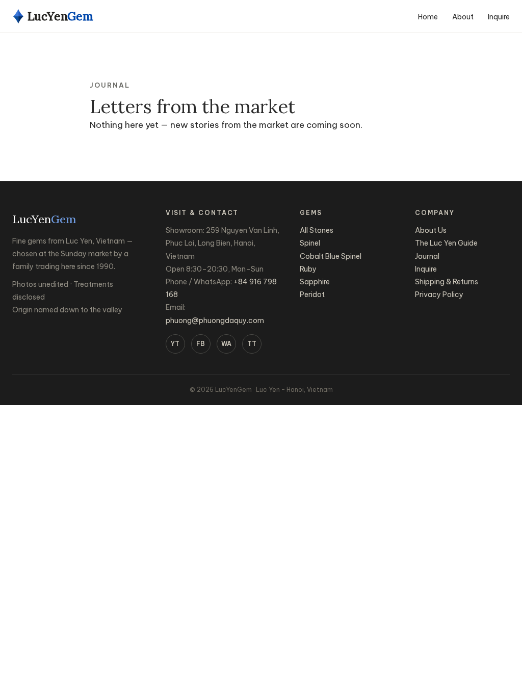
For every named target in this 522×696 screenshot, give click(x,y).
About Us (431, 230)
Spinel (310, 243)
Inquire (499, 16)
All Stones (316, 230)
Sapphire (315, 281)
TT (251, 343)
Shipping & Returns (446, 281)
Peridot (312, 294)
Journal (427, 256)
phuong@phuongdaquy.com (215, 320)
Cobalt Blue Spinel (330, 256)
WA (226, 343)
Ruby (308, 269)
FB (200, 343)
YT (175, 343)
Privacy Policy (439, 294)
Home (428, 16)
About (463, 16)
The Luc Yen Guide (446, 243)
